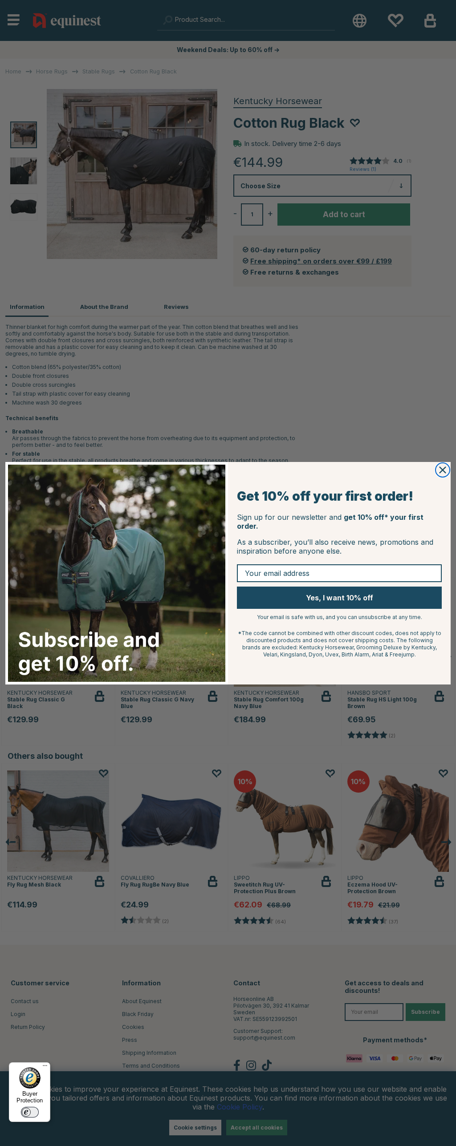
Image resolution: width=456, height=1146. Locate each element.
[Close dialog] (443, 470)
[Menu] (45, 1067)
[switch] (30, 1112)
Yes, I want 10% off (339, 597)
